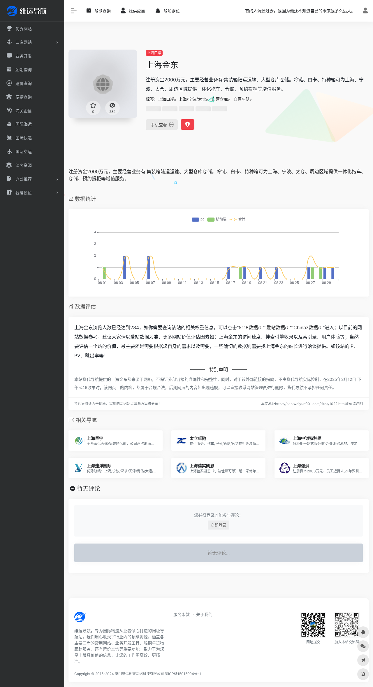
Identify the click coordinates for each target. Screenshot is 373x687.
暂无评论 (88, 488)
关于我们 (204, 614)
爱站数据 (275, 327)
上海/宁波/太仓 (192, 99)
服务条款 (181, 614)
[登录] (365, 11)
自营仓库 (220, 99)
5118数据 (248, 327)
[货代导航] (99, 619)
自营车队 (241, 99)
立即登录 (218, 525)
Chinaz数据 (305, 327)
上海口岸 (154, 53)
